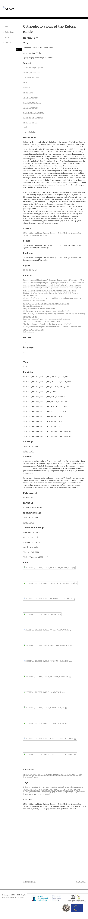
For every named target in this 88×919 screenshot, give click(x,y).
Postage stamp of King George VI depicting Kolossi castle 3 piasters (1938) (52, 285)
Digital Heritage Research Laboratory (14, 896)
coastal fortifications (31, 77)
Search (17, 49)
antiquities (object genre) (33, 67)
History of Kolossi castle (32, 306)
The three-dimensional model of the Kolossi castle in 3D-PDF (47, 324)
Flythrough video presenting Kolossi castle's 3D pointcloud (46, 311)
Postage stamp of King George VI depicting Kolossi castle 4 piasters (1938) (52, 288)
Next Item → (81, 881)
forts (25, 82)
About (7, 37)
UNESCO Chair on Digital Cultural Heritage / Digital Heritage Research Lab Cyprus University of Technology (52, 234)
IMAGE (25, 367)
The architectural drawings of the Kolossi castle (41, 321)
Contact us (9, 42)
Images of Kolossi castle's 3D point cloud (39, 308)
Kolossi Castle (28, 332)
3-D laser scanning (30, 97)
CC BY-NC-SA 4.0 (30, 270)
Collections (9, 32)
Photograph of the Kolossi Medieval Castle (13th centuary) (46, 303)
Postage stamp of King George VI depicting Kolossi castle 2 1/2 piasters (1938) (53, 282)
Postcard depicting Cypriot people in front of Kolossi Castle (46, 319)
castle (25, 127)
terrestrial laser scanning (33, 117)
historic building (29, 132)
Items (7, 26)
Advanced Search (20, 49)
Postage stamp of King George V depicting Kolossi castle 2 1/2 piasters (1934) (53, 280)
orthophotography (30, 107)
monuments (28, 87)
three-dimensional (30, 122)
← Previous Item (29, 881)
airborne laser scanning (32, 102)
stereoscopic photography (33, 112)
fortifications (28, 92)
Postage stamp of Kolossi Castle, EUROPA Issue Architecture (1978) (49, 290)
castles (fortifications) (31, 72)
